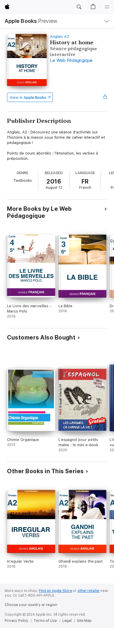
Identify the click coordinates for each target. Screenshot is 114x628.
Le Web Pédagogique (71, 60)
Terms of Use (45, 621)
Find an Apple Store (55, 591)
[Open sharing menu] (105, 97)
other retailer (88, 591)
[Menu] (107, 7)
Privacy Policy (16, 621)
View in (28, 97)
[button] (79, 7)
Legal (67, 621)
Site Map (84, 621)
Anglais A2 (59, 36)
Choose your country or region (31, 605)
